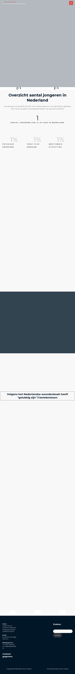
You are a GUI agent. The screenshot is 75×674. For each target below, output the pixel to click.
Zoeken (57, 635)
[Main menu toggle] (71, 3)
